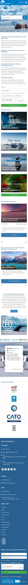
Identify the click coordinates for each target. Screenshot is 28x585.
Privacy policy (10, 582)
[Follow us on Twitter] (2, 469)
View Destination (14, 281)
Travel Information (6, 522)
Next (26, 242)
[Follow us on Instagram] (11, 469)
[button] (3, 359)
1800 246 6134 (6, 480)
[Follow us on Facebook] (5, 469)
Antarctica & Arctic (7, 96)
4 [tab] (16, 239)
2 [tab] (13, 239)
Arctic (3, 510)
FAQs (3, 517)
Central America (5, 515)
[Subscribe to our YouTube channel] (14, 469)
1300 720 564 (6, 449)
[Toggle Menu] (26, 2)
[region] (14, 359)
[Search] (20, 2)
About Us (4, 530)
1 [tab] (11, 239)
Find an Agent (5, 527)
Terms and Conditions (16, 577)
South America (18, 96)
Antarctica (4, 507)
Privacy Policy (5, 577)
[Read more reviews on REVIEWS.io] (23, 340)
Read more (14, 311)
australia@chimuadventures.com (10, 452)
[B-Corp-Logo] (3, 542)
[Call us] (22, 2)
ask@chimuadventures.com (9, 483)
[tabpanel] (14, 220)
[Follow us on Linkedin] (8, 469)
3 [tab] (14, 239)
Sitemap (4, 532)
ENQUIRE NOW (14, 195)
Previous (2, 242)
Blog (3, 519)
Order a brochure (6, 524)
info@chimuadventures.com (9, 494)
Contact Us (4, 534)
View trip (14, 235)
